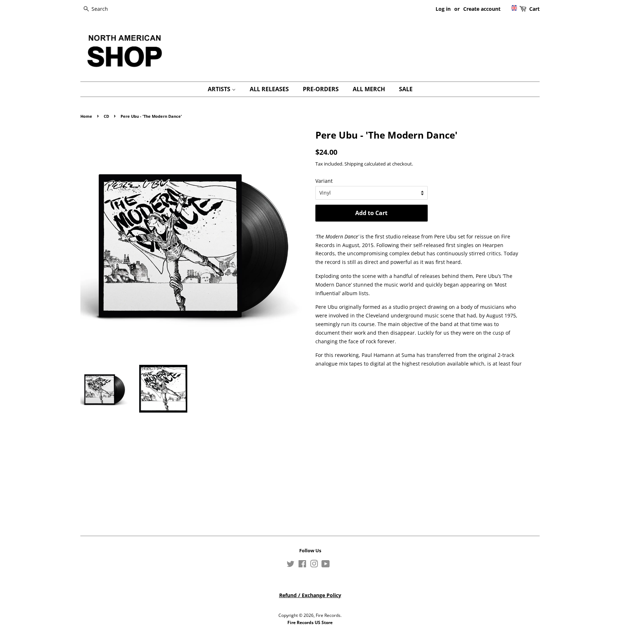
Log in (443, 8)
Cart (534, 8)
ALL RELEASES (269, 89)
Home (86, 116)
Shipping (353, 164)
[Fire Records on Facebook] (302, 565)
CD (106, 116)
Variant (324, 180)
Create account (482, 8)
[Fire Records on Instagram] (314, 565)
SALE (406, 89)
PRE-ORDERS (321, 89)
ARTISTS (220, 89)
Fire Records (328, 615)
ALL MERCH (369, 89)
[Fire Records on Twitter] (291, 565)
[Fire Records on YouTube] (325, 565)
